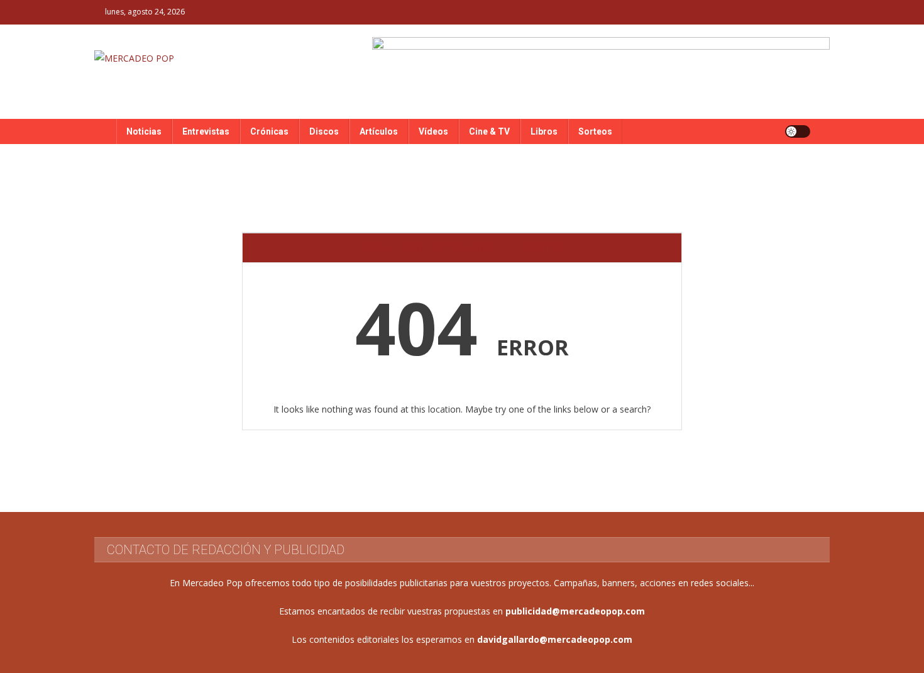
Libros (544, 131)
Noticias (144, 131)
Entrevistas (205, 131)
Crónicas (269, 131)
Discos (324, 131)
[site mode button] (797, 131)
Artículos (379, 131)
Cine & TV (489, 131)
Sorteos (595, 131)
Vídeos (433, 131)
